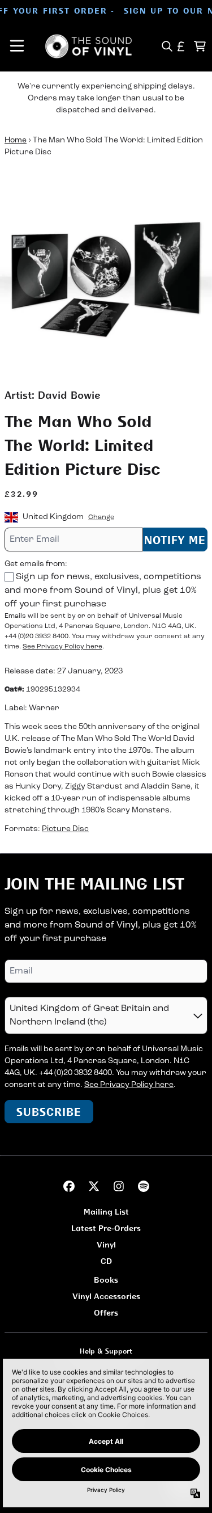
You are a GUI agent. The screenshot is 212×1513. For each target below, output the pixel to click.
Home (16, 140)
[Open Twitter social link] (93, 1186)
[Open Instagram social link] (118, 1186)
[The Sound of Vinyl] (89, 46)
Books (106, 1279)
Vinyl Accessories (106, 1296)
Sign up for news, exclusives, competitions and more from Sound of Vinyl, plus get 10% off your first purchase (103, 590)
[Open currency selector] (181, 46)
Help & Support (106, 1351)
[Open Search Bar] (166, 46)
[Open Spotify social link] (143, 1186)
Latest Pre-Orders (106, 1228)
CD (106, 1261)
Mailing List (106, 1211)
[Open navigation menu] (17, 46)
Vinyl (106, 1244)
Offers (106, 1312)
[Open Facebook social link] (69, 1186)
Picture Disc (65, 829)
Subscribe (48, 1111)
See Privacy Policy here (62, 646)
